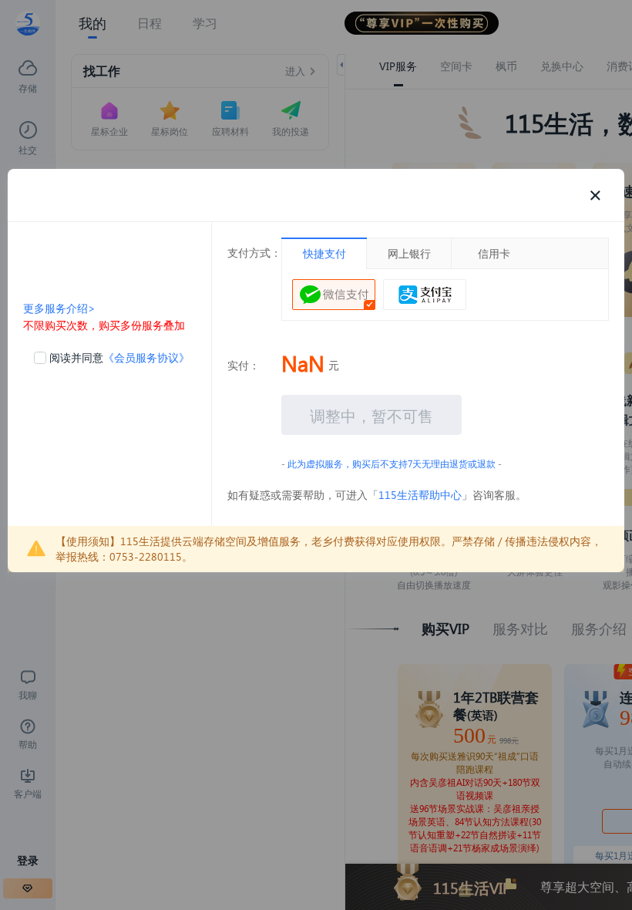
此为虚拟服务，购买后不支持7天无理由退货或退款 (391, 464)
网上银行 (409, 253)
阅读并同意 (119, 357)
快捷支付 (324, 253)
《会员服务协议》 (146, 357)
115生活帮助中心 (420, 494)
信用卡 (494, 253)
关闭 (595, 195)
